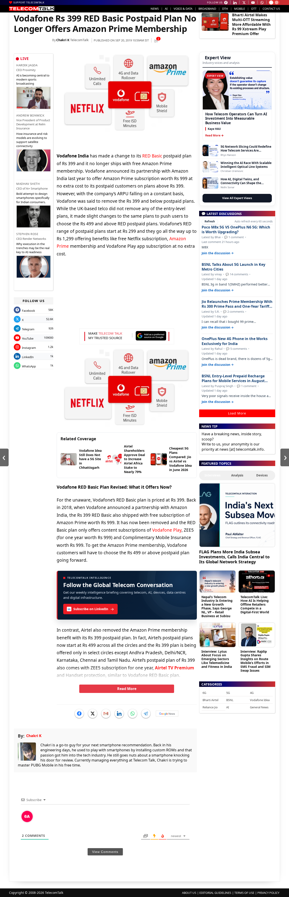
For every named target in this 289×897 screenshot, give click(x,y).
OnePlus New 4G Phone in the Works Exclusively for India (235, 341)
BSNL (229, 700)
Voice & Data (183, 9)
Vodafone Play (167, 530)
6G (204, 693)
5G (228, 693)
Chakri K (62, 40)
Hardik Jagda (26, 65)
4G (252, 693)
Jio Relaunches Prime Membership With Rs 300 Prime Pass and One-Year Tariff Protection (237, 304)
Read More (126, 688)
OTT (253, 9)
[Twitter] (92, 713)
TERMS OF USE (244, 893)
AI (166, 9)
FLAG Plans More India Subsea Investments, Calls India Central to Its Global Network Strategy (234, 556)
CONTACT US (271, 9)
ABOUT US (189, 893)
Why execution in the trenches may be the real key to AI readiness (32, 248)
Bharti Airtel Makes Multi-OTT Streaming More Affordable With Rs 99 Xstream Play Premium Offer (251, 24)
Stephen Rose (27, 234)
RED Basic (152, 156)
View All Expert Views (237, 198)
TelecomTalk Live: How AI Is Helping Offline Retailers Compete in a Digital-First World (254, 604)
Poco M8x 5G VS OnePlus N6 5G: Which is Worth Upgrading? (236, 229)
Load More (237, 413)
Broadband (207, 9)
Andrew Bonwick (30, 115)
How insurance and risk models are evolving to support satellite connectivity (32, 140)
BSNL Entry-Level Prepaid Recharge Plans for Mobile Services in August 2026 (233, 378)
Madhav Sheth (28, 184)
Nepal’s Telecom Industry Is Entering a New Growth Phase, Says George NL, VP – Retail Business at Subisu (217, 606)
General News (259, 707)
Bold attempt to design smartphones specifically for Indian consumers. (32, 198)
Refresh (210, 221)
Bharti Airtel (210, 700)
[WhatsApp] (132, 713)
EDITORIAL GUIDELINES (215, 893)
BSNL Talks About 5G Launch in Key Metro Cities (233, 267)
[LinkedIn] (119, 713)
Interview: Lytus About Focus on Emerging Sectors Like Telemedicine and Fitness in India (216, 659)
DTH (225, 9)
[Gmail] (105, 713)
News (155, 9)
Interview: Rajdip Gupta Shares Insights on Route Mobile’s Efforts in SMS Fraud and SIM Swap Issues (255, 661)
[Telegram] (145, 713)
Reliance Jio (210, 707)
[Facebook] (79, 713)
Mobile (239, 9)
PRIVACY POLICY (268, 893)
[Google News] (167, 713)
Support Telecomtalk (28, 2)
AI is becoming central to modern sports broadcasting (32, 79)
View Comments (105, 852)
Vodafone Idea (260, 700)
